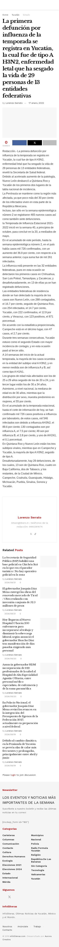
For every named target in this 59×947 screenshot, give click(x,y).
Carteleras (8, 835)
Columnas (8, 839)
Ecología (7, 860)
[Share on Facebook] (19, 142)
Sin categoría (39, 866)
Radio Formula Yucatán (39, 849)
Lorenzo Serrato (14, 103)
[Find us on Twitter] (9, 897)
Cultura (6, 852)
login (13, 775)
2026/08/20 (10, 658)
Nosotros (7, 926)
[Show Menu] (3, 5)
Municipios (37, 835)
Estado (26, 15)
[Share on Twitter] (35, 142)
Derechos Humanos (13, 856)
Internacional (10, 877)
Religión (36, 855)
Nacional (36, 839)
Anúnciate (23, 926)
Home (5, 15)
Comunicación (10, 843)
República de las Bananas (41, 860)
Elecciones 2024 (12, 869)
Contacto (7, 848)
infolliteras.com (17, 936)
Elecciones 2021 (11, 865)
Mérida (6, 882)
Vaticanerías (38, 874)
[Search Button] (55, 5)
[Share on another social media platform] (50, 142)
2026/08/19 (10, 734)
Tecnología (37, 870)
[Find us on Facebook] (3, 897)
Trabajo (37, 926)
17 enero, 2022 (36, 103)
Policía (35, 843)
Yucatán (15, 15)
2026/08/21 (10, 582)
